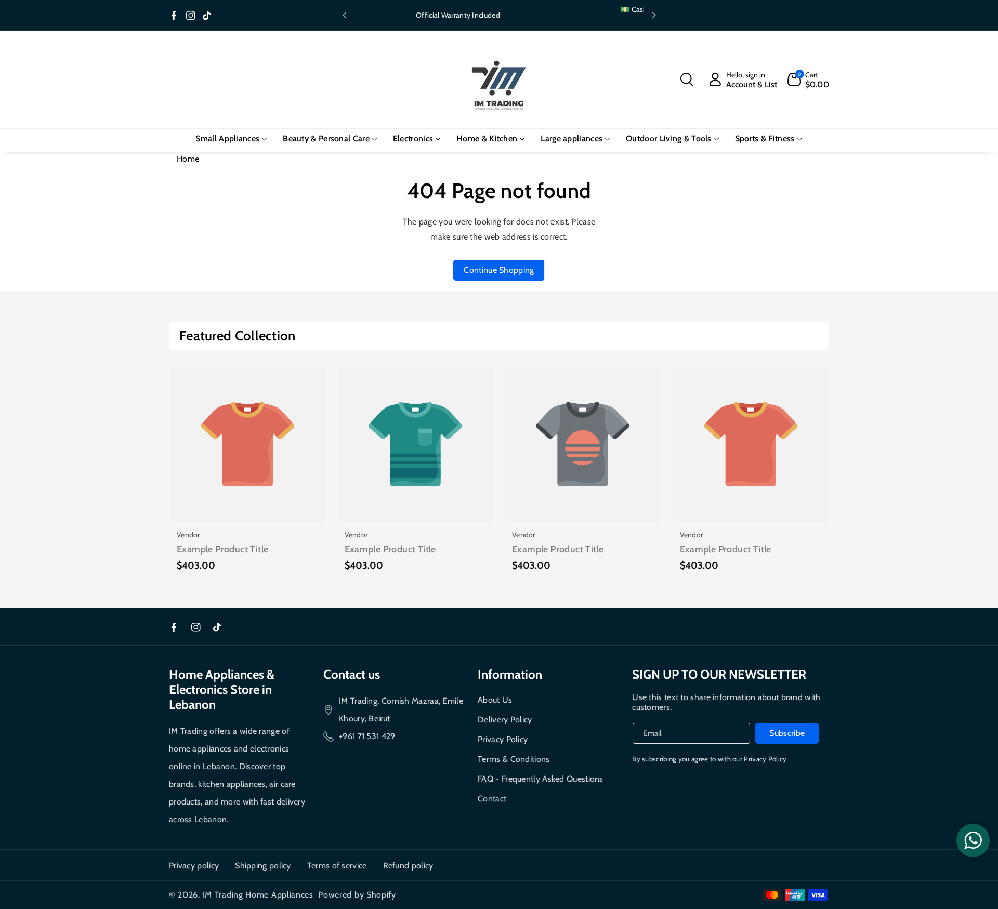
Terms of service (337, 866)
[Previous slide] (344, 15)
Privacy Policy (503, 739)
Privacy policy (194, 866)
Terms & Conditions (513, 759)
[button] (686, 79)
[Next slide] (654, 15)
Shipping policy (263, 866)
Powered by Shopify (357, 895)
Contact (492, 798)
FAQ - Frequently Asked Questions (540, 779)
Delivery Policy (505, 719)
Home (188, 159)
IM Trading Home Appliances (258, 895)
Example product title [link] (222, 549)
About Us (495, 700)
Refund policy (408, 866)
